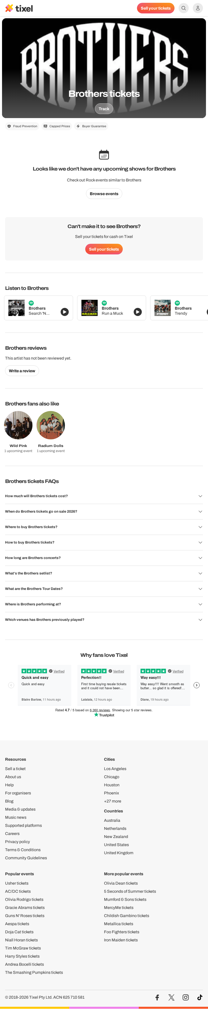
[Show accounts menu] (198, 8)
